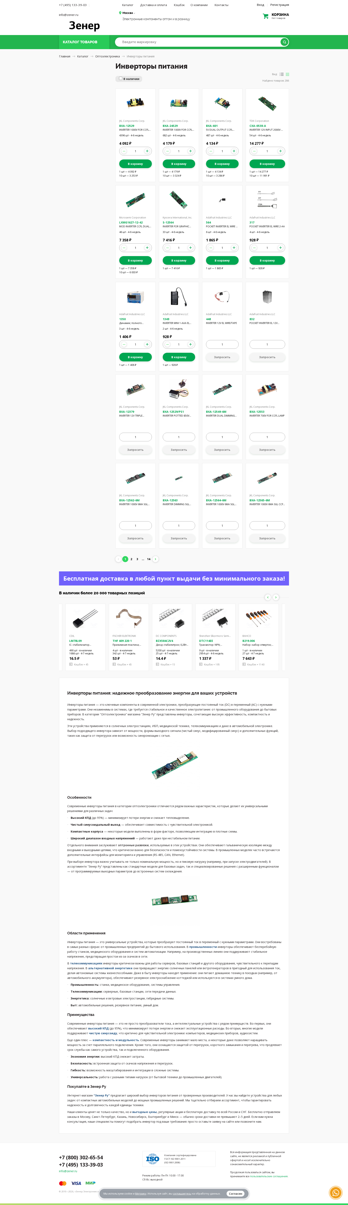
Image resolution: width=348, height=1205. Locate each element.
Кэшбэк (179, 5)
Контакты (221, 5)
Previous (268, 597)
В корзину (135, 164)
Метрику (140, 1193)
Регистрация (279, 5)
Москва (127, 12)
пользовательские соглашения (269, 1176)
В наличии (131, 79)
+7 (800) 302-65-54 (81, 1157)
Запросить (222, 357)
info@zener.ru (68, 15)
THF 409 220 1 (122, 641)
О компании (199, 5)
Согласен (235, 1194)
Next (276, 597)
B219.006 (248, 641)
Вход (260, 5)
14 (148, 559)
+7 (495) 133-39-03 (73, 5)
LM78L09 (75, 641)
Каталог (127, 5)
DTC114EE (206, 641)
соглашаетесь (182, 1193)
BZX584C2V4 (164, 641)
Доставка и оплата (153, 5)
